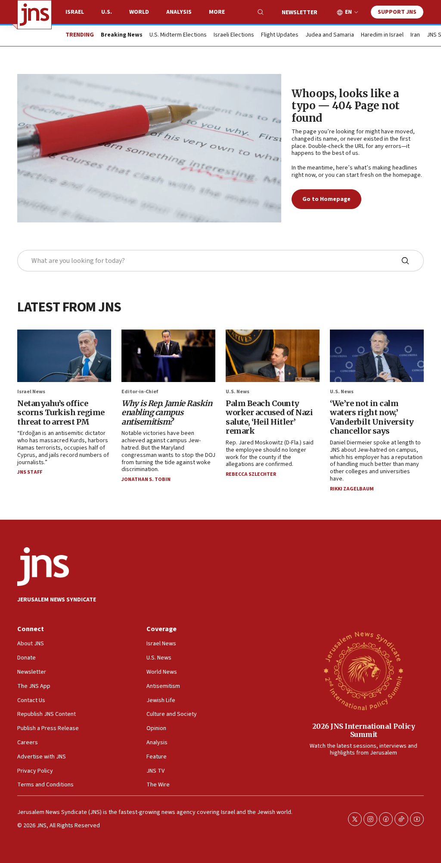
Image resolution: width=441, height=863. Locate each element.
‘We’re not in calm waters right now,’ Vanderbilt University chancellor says (372, 417)
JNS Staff (29, 472)
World (139, 12)
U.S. (106, 12)
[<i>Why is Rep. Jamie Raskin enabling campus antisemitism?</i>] (168, 356)
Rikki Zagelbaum (352, 489)
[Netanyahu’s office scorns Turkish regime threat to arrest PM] (64, 356)
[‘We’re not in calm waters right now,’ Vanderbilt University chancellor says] (377, 356)
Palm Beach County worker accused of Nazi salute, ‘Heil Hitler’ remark (269, 417)
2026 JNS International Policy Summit (363, 730)
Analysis (179, 12)
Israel (74, 12)
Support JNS (397, 12)
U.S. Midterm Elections (178, 35)
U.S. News (237, 391)
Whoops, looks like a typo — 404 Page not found (346, 106)
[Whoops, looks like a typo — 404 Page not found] (149, 148)
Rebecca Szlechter (251, 474)
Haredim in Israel (382, 35)
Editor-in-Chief (139, 391)
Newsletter (299, 12)
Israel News (31, 391)
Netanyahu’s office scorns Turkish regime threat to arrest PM (61, 412)
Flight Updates (279, 35)
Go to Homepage (326, 199)
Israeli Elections (234, 35)
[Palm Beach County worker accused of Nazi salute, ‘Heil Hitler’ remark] (273, 356)
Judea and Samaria (329, 35)
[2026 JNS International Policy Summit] (363, 670)
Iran (415, 35)
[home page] (34, 14)
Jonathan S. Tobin (146, 479)
